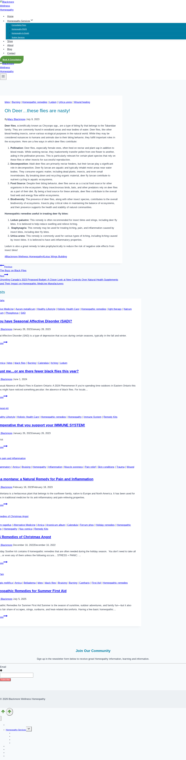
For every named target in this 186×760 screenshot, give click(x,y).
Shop (10, 41)
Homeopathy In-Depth (20, 33)
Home (10, 16)
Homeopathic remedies (34, 102)
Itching (54, 363)
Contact (11, 53)
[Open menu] (3, 76)
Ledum (53, 102)
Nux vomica (25, 529)
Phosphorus (12, 313)
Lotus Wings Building (55, 256)
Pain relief (90, 467)
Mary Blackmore (16, 119)
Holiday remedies (105, 525)
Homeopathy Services (16, 730)
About (10, 45)
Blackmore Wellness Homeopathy (24, 256)
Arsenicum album (55, 525)
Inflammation (55, 467)
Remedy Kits (110, 417)
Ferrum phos (87, 525)
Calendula (43, 363)
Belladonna (30, 582)
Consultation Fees (19, 25)
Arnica (16, 467)
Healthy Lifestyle (46, 309)
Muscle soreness (73, 467)
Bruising (26, 467)
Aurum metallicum (25, 309)
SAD (23, 313)
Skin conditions (106, 467)
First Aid (96, 582)
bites (7, 102)
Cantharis (84, 582)
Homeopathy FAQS (19, 29)
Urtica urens (65, 102)
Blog (9, 49)
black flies (20, 363)
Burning (16, 102)
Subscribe (5, 680)
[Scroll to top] (3, 712)
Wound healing (82, 102)
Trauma (120, 467)
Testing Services (18, 37)
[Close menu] (1, 718)
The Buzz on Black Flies (13, 268)
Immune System (92, 417)
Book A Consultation (12, 60)
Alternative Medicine (24, 525)
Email (3, 666)
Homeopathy (75, 417)
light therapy (115, 309)
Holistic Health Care (68, 309)
